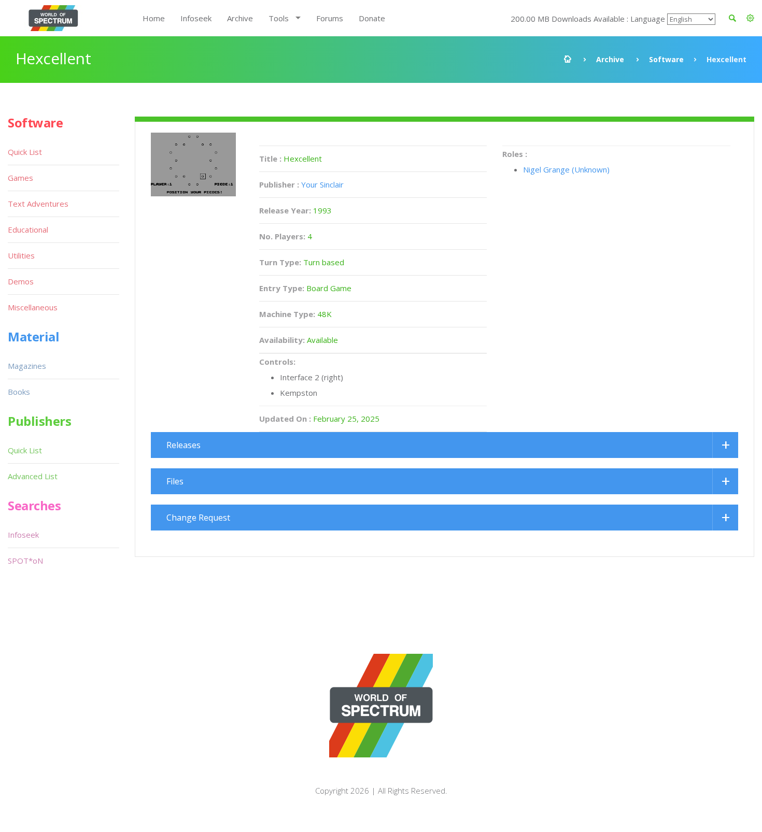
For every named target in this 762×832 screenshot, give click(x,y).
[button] (750, 18)
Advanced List (33, 476)
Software (666, 59)
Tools (279, 18)
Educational (28, 229)
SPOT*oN (25, 560)
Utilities (21, 255)
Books (19, 391)
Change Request (198, 517)
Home (154, 18)
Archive (240, 18)
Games (20, 178)
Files (175, 481)
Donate (372, 18)
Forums (329, 18)
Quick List (25, 152)
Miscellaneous (33, 307)
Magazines (27, 366)
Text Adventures (38, 203)
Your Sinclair (322, 184)
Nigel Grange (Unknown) (566, 169)
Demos (21, 281)
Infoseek (195, 18)
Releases (183, 445)
